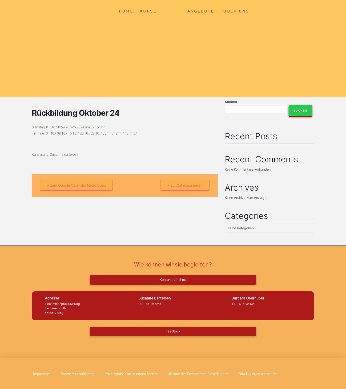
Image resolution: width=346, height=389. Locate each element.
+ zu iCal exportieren (185, 185)
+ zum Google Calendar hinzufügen (76, 185)
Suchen (231, 102)
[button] (131, 374)
